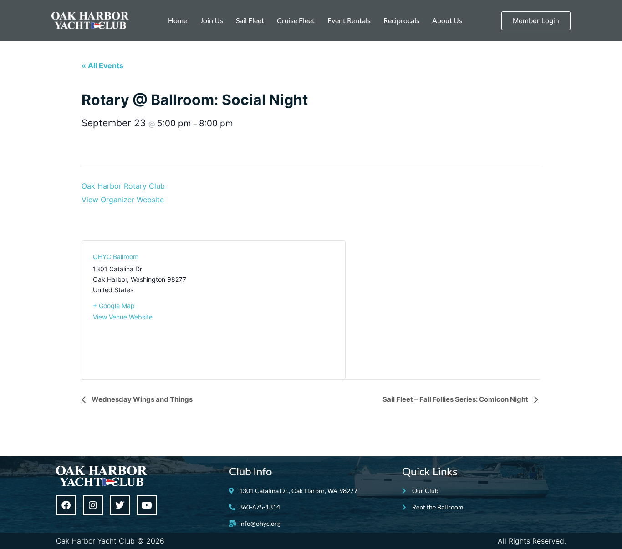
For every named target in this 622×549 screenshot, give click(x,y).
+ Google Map (114, 305)
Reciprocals (401, 20)
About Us (447, 20)
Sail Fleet (250, 20)
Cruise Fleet (296, 20)
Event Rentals (349, 20)
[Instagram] (93, 505)
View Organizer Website (123, 199)
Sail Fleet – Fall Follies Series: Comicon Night (456, 399)
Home (177, 20)
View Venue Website (123, 317)
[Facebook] (66, 505)
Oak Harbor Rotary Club (123, 185)
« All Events (102, 65)
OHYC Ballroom (115, 256)
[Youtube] (147, 505)
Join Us (211, 20)
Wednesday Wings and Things (141, 399)
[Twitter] (120, 505)
